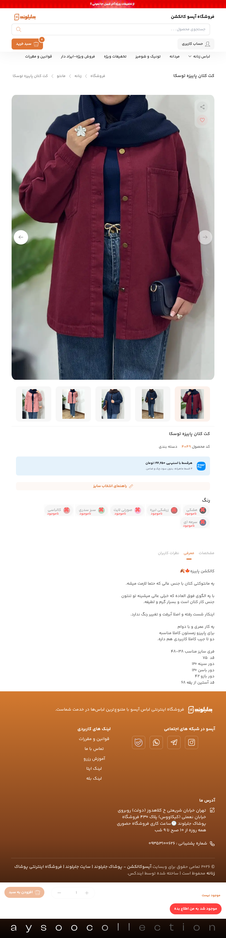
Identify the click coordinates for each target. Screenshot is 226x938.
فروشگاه (97, 76)
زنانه (78, 76)
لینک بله (94, 778)
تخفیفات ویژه (115, 57)
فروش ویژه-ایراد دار (78, 57)
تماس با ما (94, 749)
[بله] (138, 742)
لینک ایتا (94, 768)
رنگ (206, 500)
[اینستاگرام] (191, 742)
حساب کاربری (192, 44)
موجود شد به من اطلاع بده (195, 909)
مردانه (175, 57)
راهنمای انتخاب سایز (110, 486)
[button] (21, 237)
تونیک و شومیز (148, 57)
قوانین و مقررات (38, 57)
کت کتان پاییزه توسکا (30, 76)
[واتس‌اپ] (156, 742)
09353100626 (178, 843)
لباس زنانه (201, 57)
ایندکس (135, 873)
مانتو (61, 76)
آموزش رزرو (94, 758)
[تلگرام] (174, 742)
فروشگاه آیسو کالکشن (192, 16)
